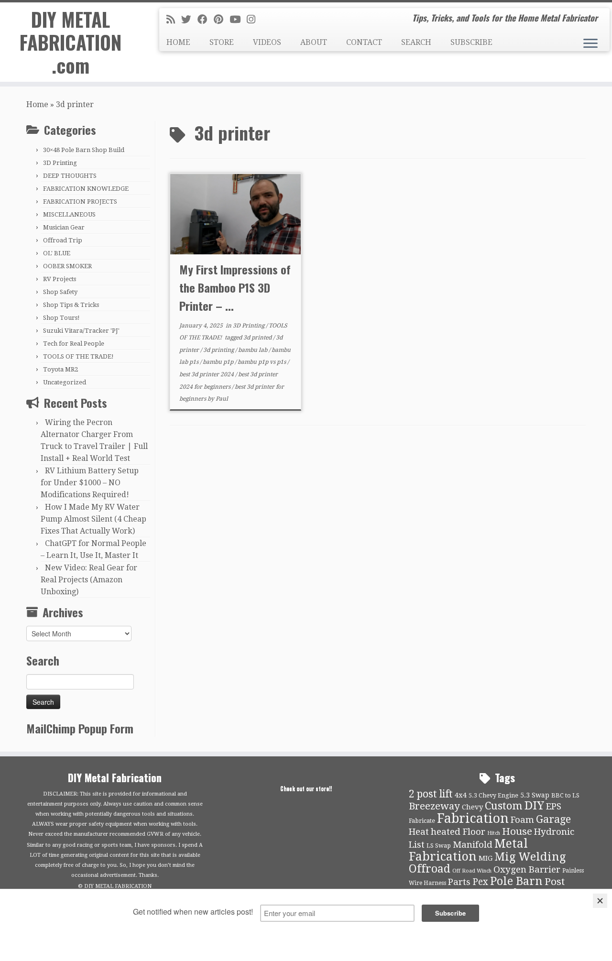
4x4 (461, 795)
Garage (553, 819)
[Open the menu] (590, 44)
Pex (480, 881)
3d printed (258, 337)
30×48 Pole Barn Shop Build (83, 149)
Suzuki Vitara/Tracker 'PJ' (81, 330)
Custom (504, 805)
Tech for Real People (73, 343)
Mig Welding (530, 856)
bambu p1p (219, 362)
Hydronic (554, 832)
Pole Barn (516, 881)
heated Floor (458, 832)
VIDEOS (267, 42)
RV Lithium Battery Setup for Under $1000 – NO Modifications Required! (90, 482)
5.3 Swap (534, 795)
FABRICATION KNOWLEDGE (86, 188)
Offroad (429, 869)
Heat (419, 832)
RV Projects (59, 279)
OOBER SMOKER (67, 266)
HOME (178, 42)
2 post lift (431, 794)
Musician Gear (64, 227)
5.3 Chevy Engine (493, 795)
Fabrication (473, 818)
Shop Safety (60, 291)
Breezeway (434, 806)
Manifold (472, 845)
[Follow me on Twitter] (189, 19)
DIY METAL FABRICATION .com (70, 42)
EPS (553, 806)
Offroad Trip (62, 240)
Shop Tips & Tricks (71, 304)
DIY (534, 805)
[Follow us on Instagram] (254, 19)
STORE (221, 42)
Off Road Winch (472, 871)
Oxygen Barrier (526, 869)
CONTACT (364, 42)
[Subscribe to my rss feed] (173, 19)
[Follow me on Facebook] (205, 19)
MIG (485, 858)
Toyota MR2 (60, 369)
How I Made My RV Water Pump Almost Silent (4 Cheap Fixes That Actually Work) (93, 518)
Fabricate (422, 820)
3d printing (219, 350)
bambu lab (253, 350)
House (517, 831)
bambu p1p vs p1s (262, 362)
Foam (522, 820)
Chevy (472, 807)
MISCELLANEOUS (69, 214)
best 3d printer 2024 (207, 374)
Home (37, 104)
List (417, 845)
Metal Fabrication (468, 850)
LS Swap (438, 845)
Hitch (493, 833)
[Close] (600, 901)
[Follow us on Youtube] (238, 19)
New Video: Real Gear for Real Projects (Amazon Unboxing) (89, 579)
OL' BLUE (56, 253)
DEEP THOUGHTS (70, 175)
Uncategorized (64, 382)
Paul (222, 398)
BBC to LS (565, 795)
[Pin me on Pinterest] (222, 19)
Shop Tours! (61, 317)
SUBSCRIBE (471, 42)
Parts (459, 882)
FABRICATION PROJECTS (80, 201)
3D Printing (60, 162)
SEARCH (416, 42)
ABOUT (313, 42)
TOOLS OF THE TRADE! (78, 356)
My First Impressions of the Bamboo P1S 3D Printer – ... (235, 287)
